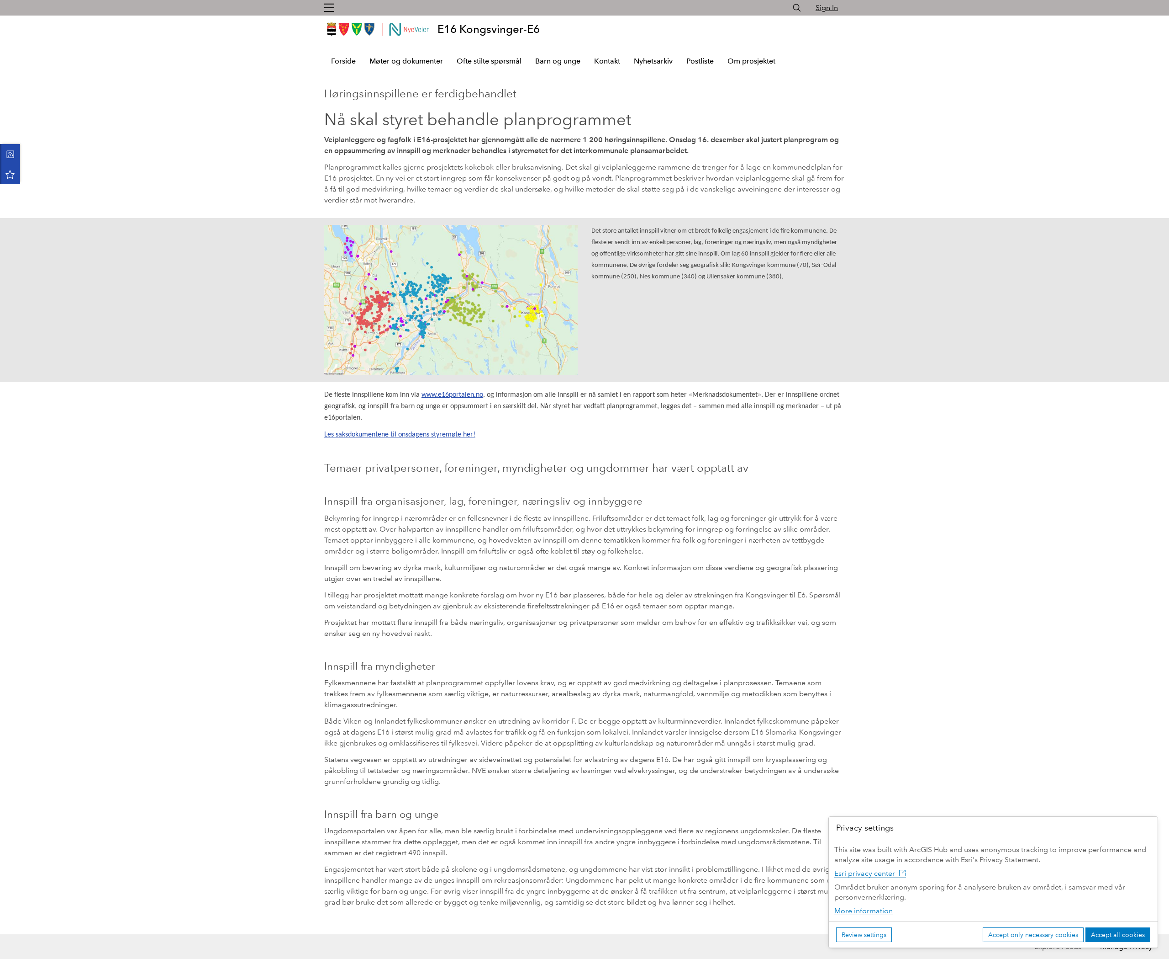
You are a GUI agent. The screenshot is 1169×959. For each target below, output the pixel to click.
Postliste (700, 61)
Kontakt (607, 61)
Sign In (827, 7)
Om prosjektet (751, 61)
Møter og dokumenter (406, 61)
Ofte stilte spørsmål (489, 61)
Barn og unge (557, 61)
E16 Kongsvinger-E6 (488, 29)
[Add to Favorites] (10, 174)
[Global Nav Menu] (329, 8)
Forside (343, 61)
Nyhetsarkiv (653, 61)
